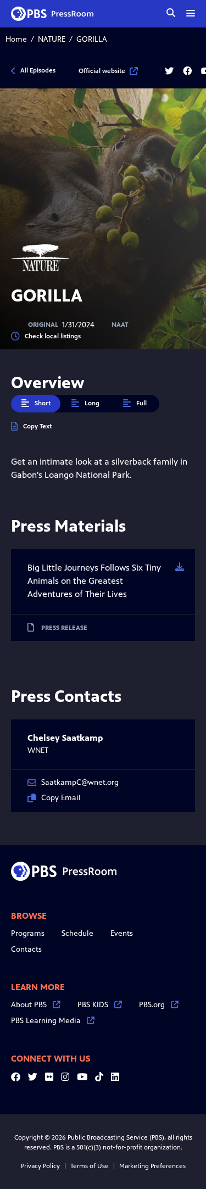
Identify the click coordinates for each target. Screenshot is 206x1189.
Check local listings (53, 336)
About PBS (29, 1004)
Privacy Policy (40, 1166)
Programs (27, 933)
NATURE (51, 39)
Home (16, 39)
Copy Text (37, 426)
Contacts (26, 949)
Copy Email (61, 797)
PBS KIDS (92, 1004)
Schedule (77, 933)
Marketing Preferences (152, 1166)
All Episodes (37, 70)
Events (121, 933)
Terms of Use (89, 1166)
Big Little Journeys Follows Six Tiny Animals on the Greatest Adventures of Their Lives (94, 580)
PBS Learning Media (46, 1020)
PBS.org (152, 1004)
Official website (102, 71)
